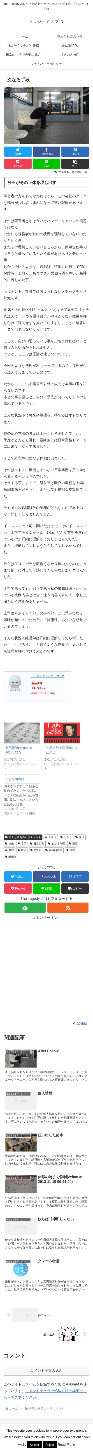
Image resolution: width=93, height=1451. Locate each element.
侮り (81, 837)
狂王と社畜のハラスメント (25, 837)
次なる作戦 (58, 843)
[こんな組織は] (24, 795)
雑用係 (12, 856)
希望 (23, 843)
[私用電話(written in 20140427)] (22, 733)
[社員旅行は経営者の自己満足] (62, 733)
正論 (75, 843)
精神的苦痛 (55, 850)
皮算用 (37, 850)
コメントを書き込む (46, 1370)
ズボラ (52, 837)
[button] (75, 164)
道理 (72, 850)
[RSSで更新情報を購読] (67, 908)
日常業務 (38, 843)
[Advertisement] (46, 968)
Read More (66, 1444)
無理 (11, 850)
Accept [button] (34, 1444)
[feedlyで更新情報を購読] (25, 908)
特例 (23, 850)
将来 (11, 843)
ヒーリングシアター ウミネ (48, 676)
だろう (67, 837)
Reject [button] (50, 1444)
